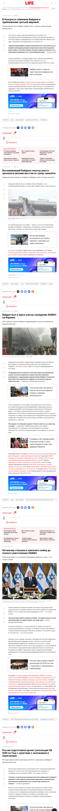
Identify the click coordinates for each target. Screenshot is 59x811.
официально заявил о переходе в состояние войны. (24, 462)
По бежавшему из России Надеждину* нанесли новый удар (47, 152)
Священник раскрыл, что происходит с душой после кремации (47, 532)
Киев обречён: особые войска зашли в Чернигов (11, 159)
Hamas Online (29, 356)
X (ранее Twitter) (11, 275)
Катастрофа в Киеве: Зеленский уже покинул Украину (11, 532)
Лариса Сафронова (14, 493)
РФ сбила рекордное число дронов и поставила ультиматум (11, 152)
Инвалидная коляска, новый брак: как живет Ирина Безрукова (28, 160)
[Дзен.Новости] (18, 127)
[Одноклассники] (32, 127)
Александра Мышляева (15, 113)
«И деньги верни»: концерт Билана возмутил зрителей (29, 539)
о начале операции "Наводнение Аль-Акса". (42, 678)
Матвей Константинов (15, 277)
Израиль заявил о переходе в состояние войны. (31, 680)
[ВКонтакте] (29, 127)
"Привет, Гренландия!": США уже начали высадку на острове (47, 160)
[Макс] (21, 127)
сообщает (25, 366)
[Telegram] (25, 127)
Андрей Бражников (14, 713)
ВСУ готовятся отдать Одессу (28, 151)
